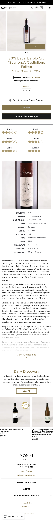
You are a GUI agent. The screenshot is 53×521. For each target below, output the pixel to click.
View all (26, 391)
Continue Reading (26, 354)
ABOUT (26, 489)
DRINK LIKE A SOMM (26, 482)
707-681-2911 (26, 471)
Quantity (26, 86)
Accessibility (27, 507)
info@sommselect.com (26, 475)
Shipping (17, 80)
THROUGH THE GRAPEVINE (26, 495)
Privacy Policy (26, 503)
